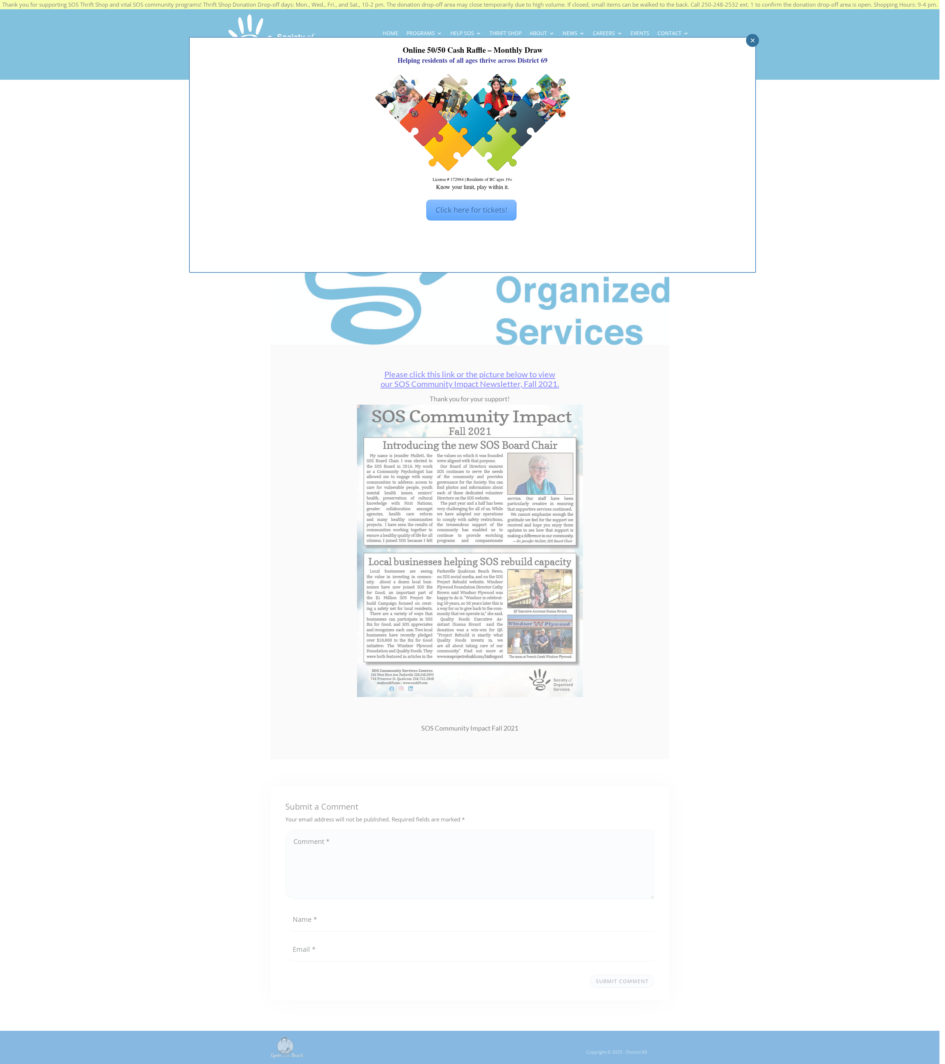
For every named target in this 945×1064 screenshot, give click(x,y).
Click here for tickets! (471, 210)
